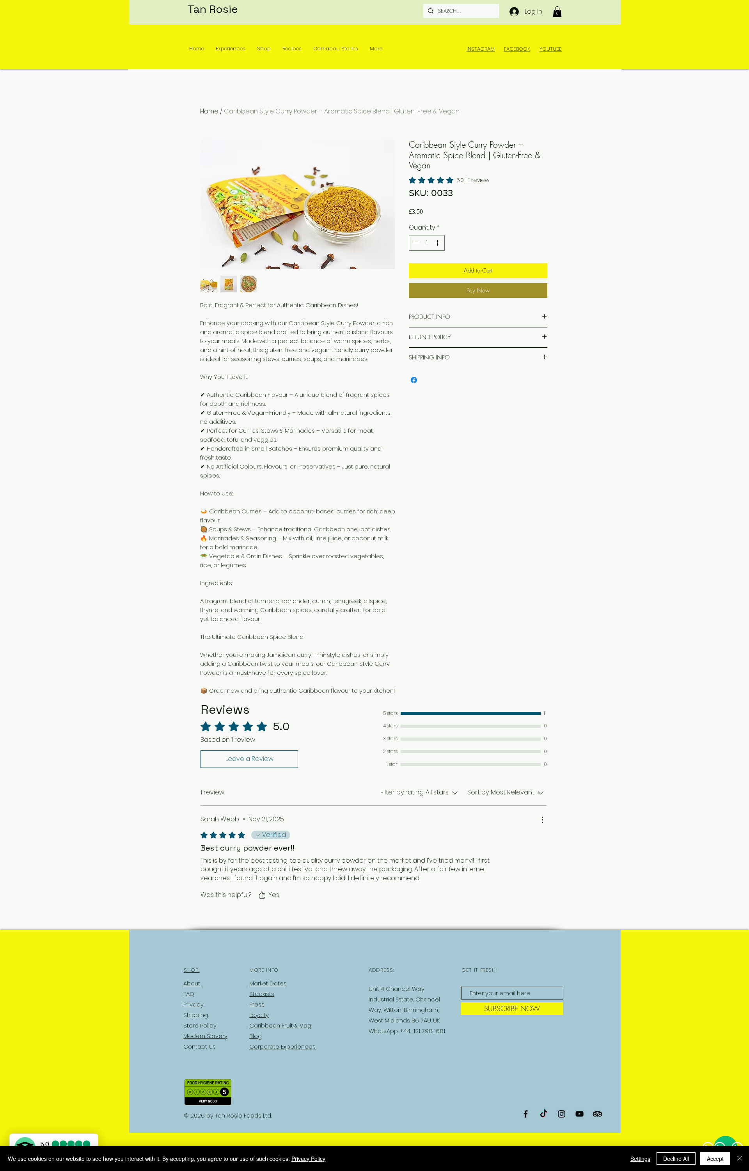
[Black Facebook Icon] (526, 1114)
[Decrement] (415, 242)
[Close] (739, 1158)
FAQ (188, 994)
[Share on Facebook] (414, 380)
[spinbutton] (427, 242)
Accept (715, 1158)
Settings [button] (640, 1158)
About (191, 983)
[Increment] (438, 242)
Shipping (195, 1015)
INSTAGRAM (481, 49)
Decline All (676, 1158)
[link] (449, 180)
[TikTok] (543, 1114)
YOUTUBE (551, 49)
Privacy (193, 1004)
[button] (557, 11)
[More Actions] (542, 819)
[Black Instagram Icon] (561, 1114)
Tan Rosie (213, 9)
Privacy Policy (308, 1158)
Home (209, 111)
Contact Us (199, 1046)
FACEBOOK (517, 49)
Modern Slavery (205, 1036)
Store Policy (200, 1025)
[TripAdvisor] (597, 1114)
